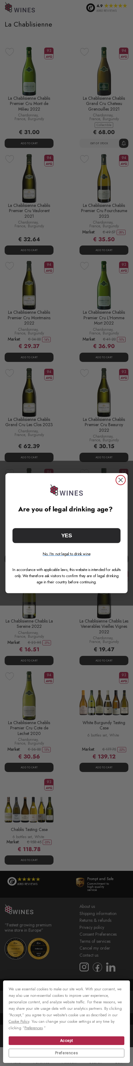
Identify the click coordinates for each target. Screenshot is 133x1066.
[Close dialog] (121, 480)
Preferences (66, 1053)
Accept (66, 1041)
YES (66, 535)
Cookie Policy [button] (19, 1021)
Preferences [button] (33, 1028)
